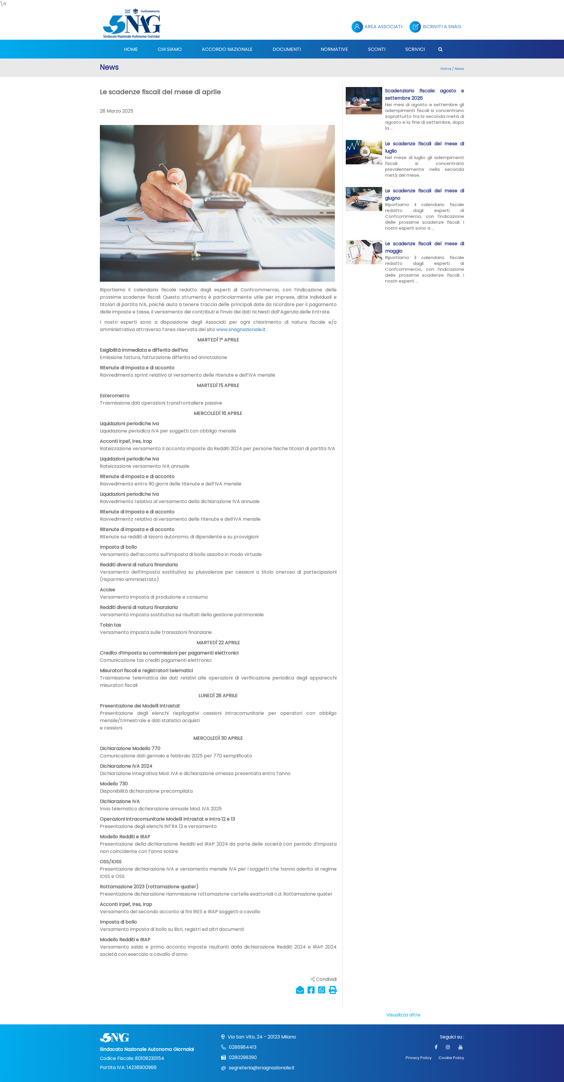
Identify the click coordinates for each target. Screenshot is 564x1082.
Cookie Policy (451, 1057)
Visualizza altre (403, 1014)
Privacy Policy (419, 1057)
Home (446, 68)
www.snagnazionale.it (241, 329)
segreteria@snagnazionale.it (262, 1067)
